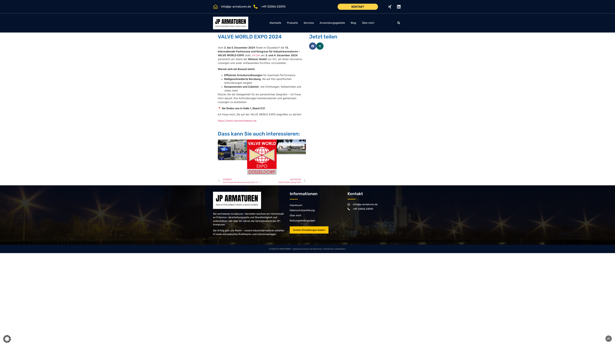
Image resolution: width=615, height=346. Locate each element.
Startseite (275, 22)
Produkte (292, 22)
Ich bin (256, 55)
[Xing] (390, 7)
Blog (353, 22)
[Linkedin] (399, 7)
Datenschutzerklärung (302, 210)
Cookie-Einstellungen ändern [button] (309, 230)
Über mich (368, 22)
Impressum (296, 205)
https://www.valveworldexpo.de (237, 120)
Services (309, 22)
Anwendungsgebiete (332, 22)
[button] (398, 23)
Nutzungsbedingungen (302, 220)
